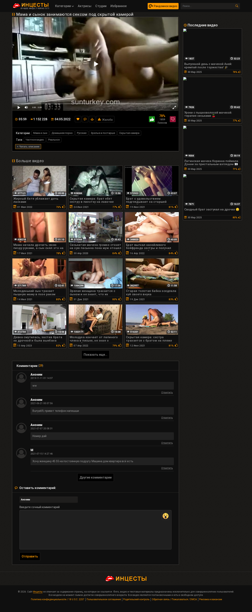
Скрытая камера (129, 132)
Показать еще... (95, 354)
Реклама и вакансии (210, 599)
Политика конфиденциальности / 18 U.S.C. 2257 (57, 599)
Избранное (118, 6)
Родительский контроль (136, 599)
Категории (63, 6)
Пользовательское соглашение (104, 599)
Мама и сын (40, 132)
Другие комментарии (96, 477)
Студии (101, 6)
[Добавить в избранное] (78, 119)
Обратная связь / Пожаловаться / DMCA (174, 599)
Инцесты (38, 591)
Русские (81, 132)
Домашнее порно (62, 132)
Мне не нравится (173, 119)
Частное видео (35, 139)
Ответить (167, 418)
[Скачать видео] (92, 119)
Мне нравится (152, 119)
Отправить (30, 556)
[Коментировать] (85, 119)
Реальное (54, 139)
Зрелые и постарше (103, 132)
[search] (237, 6)
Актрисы (84, 6)
